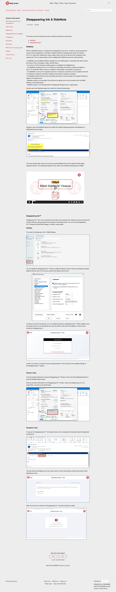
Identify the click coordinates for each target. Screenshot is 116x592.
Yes (53, 556)
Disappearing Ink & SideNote (14, 34)
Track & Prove (10, 55)
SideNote (32, 40)
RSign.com (63, 581)
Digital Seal (9, 30)
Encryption (9, 41)
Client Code (9, 27)
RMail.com (55, 581)
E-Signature (9, 37)
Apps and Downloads (59, 584)
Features (47, 10)
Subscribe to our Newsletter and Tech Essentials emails (102, 585)
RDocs (61, 3)
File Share (9, 44)
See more (9, 58)
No (62, 556)
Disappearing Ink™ (35, 42)
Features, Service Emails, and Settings (32, 10)
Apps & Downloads (70, 3)
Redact (8, 51)
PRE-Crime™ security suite (14, 48)
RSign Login (48, 584)
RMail (51, 3)
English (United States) (101, 588)
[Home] (12, 3)
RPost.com (47, 581)
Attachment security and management (13, 22)
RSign (56, 3)
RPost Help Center (11, 10)
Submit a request (65, 565)
